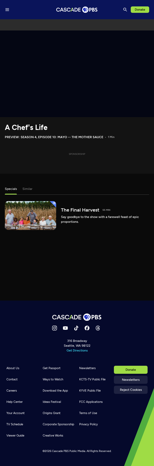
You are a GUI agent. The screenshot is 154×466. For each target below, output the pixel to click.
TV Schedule (14, 424)
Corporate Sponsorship (58, 424)
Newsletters (131, 380)
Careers (11, 390)
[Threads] (97, 328)
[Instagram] (54, 328)
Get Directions (77, 350)
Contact (12, 379)
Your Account (15, 413)
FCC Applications (91, 402)
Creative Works (53, 435)
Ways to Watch (53, 379)
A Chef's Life (26, 127)
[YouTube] (65, 328)
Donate (140, 9)
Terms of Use (88, 413)
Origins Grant (52, 413)
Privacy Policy (88, 424)
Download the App (55, 390)
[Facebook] (87, 328)
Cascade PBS (60, 451)
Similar (27, 189)
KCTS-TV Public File (92, 379)
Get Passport (52, 368)
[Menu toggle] (7, 9)
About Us (12, 368)
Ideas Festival (52, 402)
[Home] (77, 317)
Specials (11, 189)
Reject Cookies (131, 390)
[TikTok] (76, 328)
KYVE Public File (90, 390)
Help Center (14, 402)
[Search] (125, 9)
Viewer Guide (15, 435)
